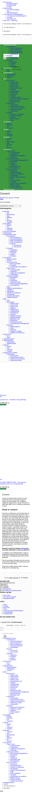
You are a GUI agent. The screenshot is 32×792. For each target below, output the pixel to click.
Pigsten (12, 65)
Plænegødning (14, 168)
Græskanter (13, 165)
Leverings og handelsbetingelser (13, 14)
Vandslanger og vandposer (18, 183)
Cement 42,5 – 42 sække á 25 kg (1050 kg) (13, 399)
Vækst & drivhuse (15, 186)
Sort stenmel (14, 59)
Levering (9, 17)
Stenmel (9, 56)
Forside (2, 197)
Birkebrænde (11, 142)
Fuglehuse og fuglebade (17, 155)
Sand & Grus (7, 334)
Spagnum (10, 112)
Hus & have (6, 595)
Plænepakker (14, 105)
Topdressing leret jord (16, 106)
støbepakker (25, 548)
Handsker (13, 181)
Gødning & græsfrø (12, 158)
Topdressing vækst (16, 109)
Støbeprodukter (8, 72)
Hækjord (12, 89)
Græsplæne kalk (15, 166)
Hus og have (7, 149)
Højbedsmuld (14, 83)
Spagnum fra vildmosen (17, 114)
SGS (25, 625)
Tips (8, 11)
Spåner (9, 131)
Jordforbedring (14, 91)
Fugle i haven (11, 151)
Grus (8, 69)
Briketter (9, 145)
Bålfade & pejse (15, 184)
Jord (8, 300)
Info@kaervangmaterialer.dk (12, 590)
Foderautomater (15, 152)
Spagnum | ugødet (15, 115)
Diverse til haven (12, 169)
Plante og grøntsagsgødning (18, 160)
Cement (9, 77)
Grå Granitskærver (15, 49)
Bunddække (7, 122)
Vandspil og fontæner (16, 188)
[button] (1, 199)
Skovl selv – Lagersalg (10, 20)
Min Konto (6, 607)
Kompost (13, 95)
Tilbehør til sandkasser (17, 174)
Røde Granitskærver (16, 51)
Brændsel (6, 137)
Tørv (8, 132)
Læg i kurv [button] (3, 404)
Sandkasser (13, 171)
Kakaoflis (9, 125)
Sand (8, 71)
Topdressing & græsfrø (10, 352)
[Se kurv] (6, 78)
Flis (8, 126)
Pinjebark (10, 128)
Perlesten (13, 63)
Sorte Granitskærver (16, 48)
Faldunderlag (7, 233)
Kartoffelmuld (14, 92)
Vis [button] (1, 396)
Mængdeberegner (12, 3)
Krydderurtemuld (15, 100)
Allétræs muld (14, 86)
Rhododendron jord (16, 88)
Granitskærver (11, 236)
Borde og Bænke (15, 180)
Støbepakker (11, 75)
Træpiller (9, 135)
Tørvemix (10, 134)
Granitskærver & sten (9, 234)
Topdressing (10, 103)
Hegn (12, 178)
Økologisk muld (15, 102)
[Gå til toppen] (1, 628)
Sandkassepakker (15, 172)
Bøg (8, 143)
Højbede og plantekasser (18, 177)
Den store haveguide (13, 9)
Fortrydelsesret (11, 19)
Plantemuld (13, 94)
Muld (4, 79)
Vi (2, 553)
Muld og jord (10, 80)
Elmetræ (9, 148)
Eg (8, 146)
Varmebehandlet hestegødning (19, 99)
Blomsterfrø (13, 161)
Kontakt (9, 6)
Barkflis (9, 123)
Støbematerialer (12, 74)
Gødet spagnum (15, 118)
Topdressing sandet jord (17, 108)
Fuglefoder (13, 157)
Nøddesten (13, 62)
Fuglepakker (14, 154)
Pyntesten (10, 60)
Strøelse (6, 129)
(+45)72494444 (6, 589)
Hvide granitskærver (16, 52)
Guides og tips (7, 8)
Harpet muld (14, 82)
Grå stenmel (14, 57)
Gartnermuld (14, 85)
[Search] (4, 58)
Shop (5, 604)
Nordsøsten (13, 250)
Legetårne (10, 289)
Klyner (12, 120)
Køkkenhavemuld (15, 97)
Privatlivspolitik (11, 5)
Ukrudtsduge (14, 54)
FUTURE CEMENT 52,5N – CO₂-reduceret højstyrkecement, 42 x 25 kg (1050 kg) (13, 483)
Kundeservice (7, 2)
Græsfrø (12, 163)
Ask (8, 140)
